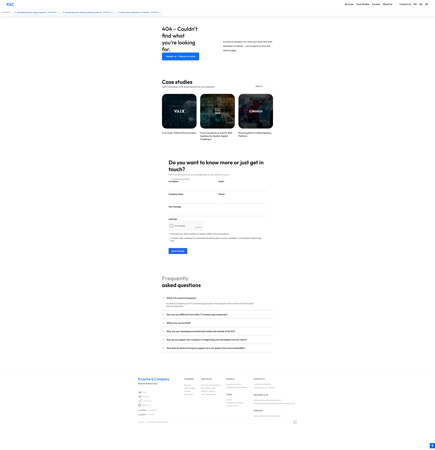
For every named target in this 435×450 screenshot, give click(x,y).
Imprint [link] (229, 399)
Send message (178, 251)
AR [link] (420, 4)
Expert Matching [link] (233, 384)
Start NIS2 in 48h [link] (208, 388)
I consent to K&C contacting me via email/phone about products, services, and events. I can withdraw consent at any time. (215, 239)
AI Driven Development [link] (210, 385)
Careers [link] (376, 4)
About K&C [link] (188, 394)
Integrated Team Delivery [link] (237, 387)
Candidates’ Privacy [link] (234, 403)
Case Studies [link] (362, 4)
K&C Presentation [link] (209, 394)
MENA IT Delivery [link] (208, 391)
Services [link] (349, 4)
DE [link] (426, 4)
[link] (432, 445)
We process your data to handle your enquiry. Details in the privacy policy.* (199, 234)
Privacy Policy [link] (232, 406)
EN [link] (415, 4)
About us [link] (387, 4)
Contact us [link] (405, 4)
